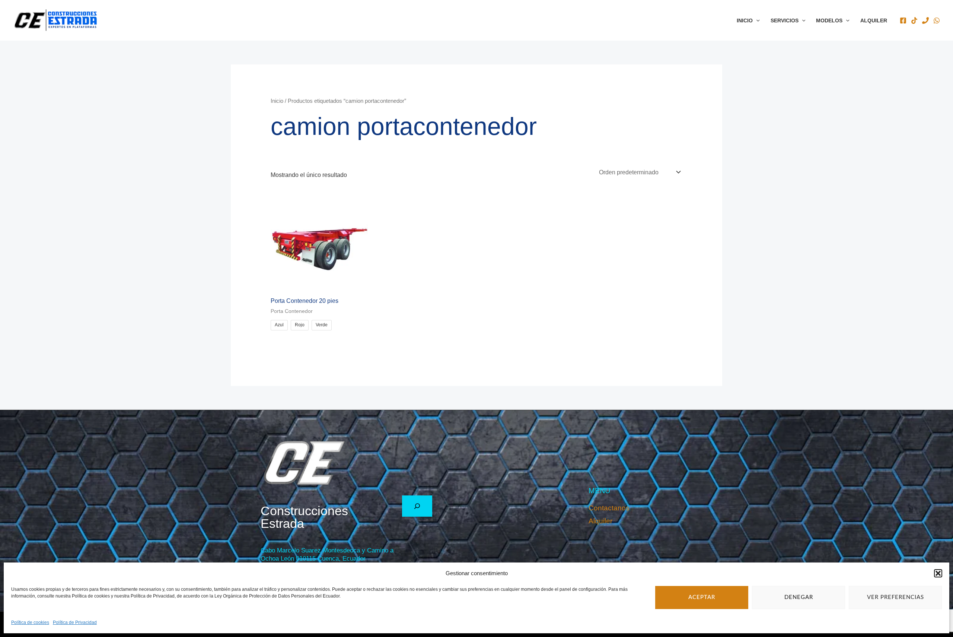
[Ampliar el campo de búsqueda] (417, 506)
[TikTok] (914, 20)
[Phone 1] (925, 20)
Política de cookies (30, 622)
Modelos (829, 20)
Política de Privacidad (75, 622)
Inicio (745, 20)
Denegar (798, 597)
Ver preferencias (895, 597)
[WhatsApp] (936, 20)
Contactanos (609, 508)
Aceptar (701, 597)
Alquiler (873, 20)
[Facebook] (903, 20)
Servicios (785, 20)
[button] (938, 573)
